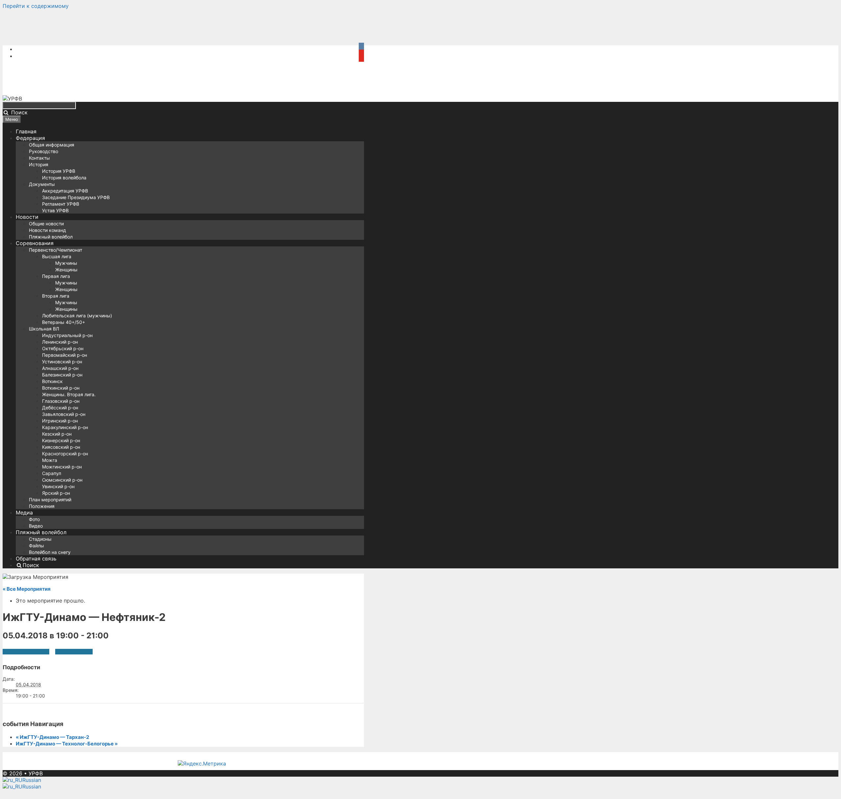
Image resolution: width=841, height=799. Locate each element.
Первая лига (56, 276)
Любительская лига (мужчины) (77, 315)
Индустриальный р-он (67, 335)
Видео (36, 526)
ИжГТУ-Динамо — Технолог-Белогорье (67, 744)
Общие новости (46, 223)
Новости (27, 217)
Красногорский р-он (65, 453)
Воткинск (52, 381)
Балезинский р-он (62, 374)
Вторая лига (55, 296)
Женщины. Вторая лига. (69, 394)
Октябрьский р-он (62, 348)
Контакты (39, 158)
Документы (42, 184)
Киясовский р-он (61, 447)
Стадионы (40, 539)
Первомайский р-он (64, 355)
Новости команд (47, 230)
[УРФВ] (12, 98)
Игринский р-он (60, 420)
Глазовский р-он (61, 401)
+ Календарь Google (26, 651)
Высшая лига (56, 256)
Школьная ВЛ (44, 328)
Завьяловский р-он (63, 414)
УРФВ (36, 773)
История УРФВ (58, 171)
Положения (42, 506)
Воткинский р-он (61, 388)
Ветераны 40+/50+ (63, 322)
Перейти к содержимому (36, 6)
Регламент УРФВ (60, 204)
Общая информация (51, 145)
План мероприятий (50, 499)
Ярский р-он (56, 493)
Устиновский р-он (62, 361)
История (38, 164)
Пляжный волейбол (51, 237)
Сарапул (51, 473)
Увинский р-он (58, 486)
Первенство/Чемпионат (55, 250)
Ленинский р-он (60, 342)
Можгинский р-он (62, 466)
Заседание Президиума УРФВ (76, 197)
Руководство (43, 151)
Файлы (36, 545)
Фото (34, 519)
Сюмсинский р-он (62, 480)
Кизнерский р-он (61, 440)
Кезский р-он (57, 434)
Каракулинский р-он (65, 427)
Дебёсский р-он (60, 407)
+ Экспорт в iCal (74, 651)
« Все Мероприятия (27, 589)
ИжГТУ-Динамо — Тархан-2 (52, 737)
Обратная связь (36, 558)
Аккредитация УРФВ (65, 191)
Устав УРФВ (55, 210)
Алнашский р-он (60, 368)
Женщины (66, 269)
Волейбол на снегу (50, 552)
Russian (31, 780)
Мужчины (66, 263)
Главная (26, 131)
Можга (49, 460)
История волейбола (64, 177)
